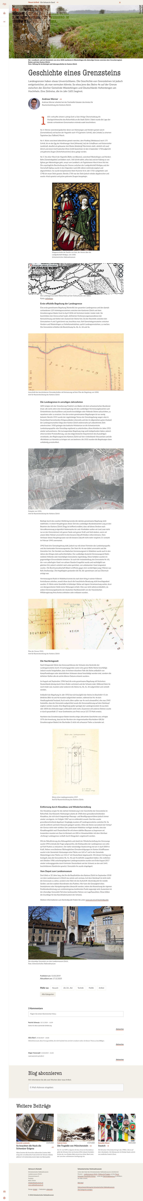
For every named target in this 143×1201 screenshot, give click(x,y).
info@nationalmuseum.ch (35, 1183)
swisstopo (49, 298)
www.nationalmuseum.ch (35, 1185)
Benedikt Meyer (104, 1143)
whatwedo (49, 1189)
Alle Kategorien (48, 994)
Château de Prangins (104, 1174)
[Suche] (4, 4)
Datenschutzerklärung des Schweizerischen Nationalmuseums (96, 1187)
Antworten (120, 1029)
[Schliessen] (120, 2)
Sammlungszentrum (109, 1176)
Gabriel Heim (62, 1143)
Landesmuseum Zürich (90, 1174)
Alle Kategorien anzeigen (85, 1189)
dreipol (35, 1189)
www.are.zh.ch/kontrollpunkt (97, 900)
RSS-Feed (80, 1183)
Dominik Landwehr (23, 1143)
